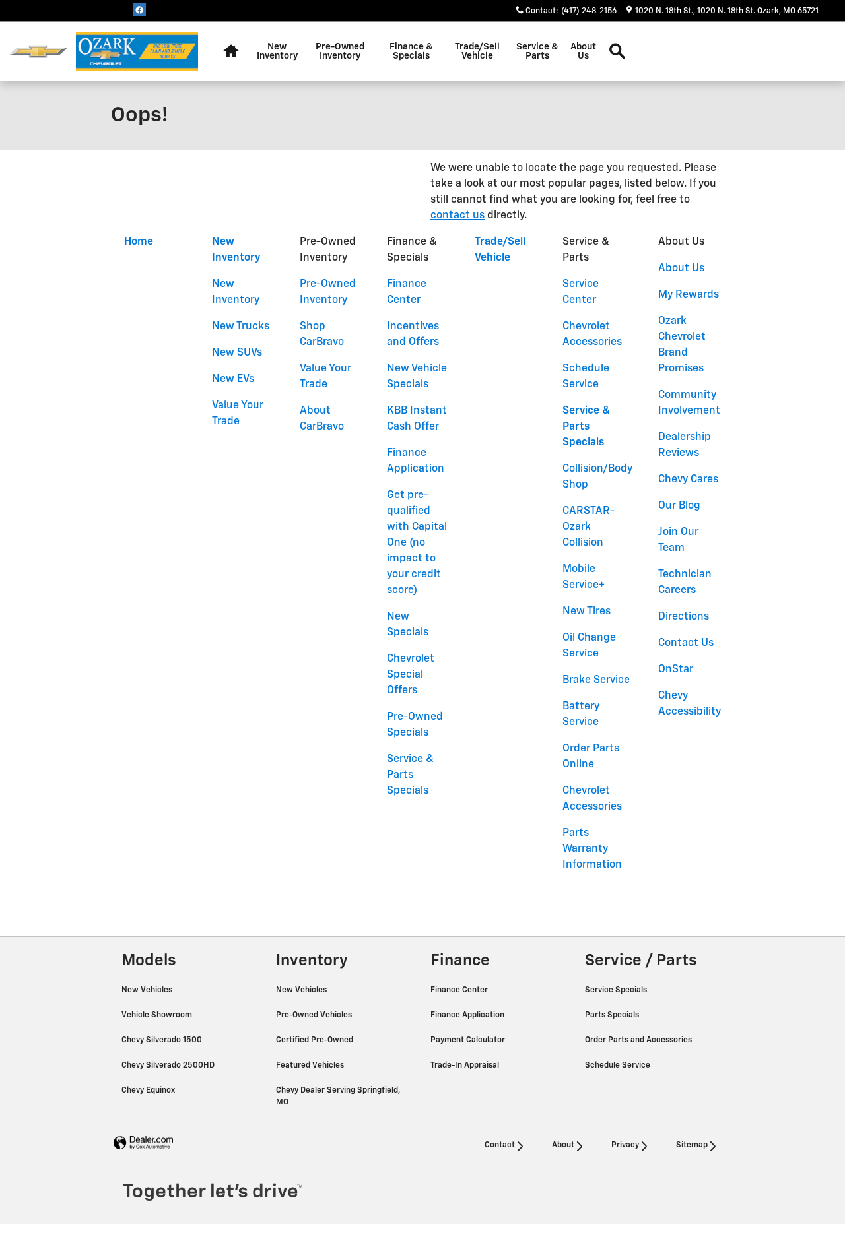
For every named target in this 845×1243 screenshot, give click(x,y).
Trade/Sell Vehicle (477, 51)
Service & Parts (537, 51)
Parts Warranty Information (592, 849)
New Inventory (277, 51)
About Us (583, 51)
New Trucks (240, 326)
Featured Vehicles (311, 1065)
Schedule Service (618, 1065)
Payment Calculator (468, 1040)
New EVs (233, 379)
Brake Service (596, 680)
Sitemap (692, 1145)
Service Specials (617, 990)
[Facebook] (139, 9)
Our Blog (679, 506)
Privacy (625, 1145)
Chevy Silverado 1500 (162, 1040)
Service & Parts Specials (410, 775)
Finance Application (468, 1015)
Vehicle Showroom (157, 1015)
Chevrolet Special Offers (410, 675)
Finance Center (460, 990)
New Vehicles (147, 990)
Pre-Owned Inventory (340, 51)
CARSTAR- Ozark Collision (588, 527)
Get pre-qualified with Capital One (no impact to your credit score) (417, 543)
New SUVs (237, 353)
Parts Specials (613, 1015)
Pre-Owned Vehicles (315, 1015)
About (563, 1145)
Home (138, 242)
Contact (500, 1145)
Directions (683, 617)
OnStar (675, 669)
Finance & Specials (411, 51)
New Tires (586, 611)
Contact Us (686, 643)
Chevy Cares (688, 479)
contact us (457, 215)
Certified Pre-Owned (315, 1040)
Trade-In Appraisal (465, 1065)
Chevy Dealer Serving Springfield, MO (338, 1096)
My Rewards (688, 295)
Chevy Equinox (149, 1091)
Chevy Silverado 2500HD (169, 1065)
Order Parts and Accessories (639, 1040)
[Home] (38, 51)
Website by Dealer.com (143, 1143)
